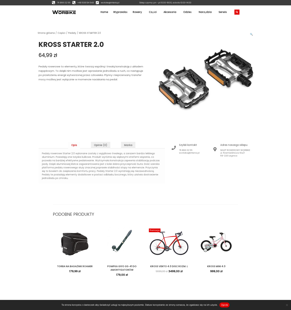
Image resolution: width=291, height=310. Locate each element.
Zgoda (224, 304)
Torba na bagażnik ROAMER (75, 266)
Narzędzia (205, 12)
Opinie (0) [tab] (100, 145)
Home (104, 12)
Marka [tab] (128, 145)
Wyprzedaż (120, 12)
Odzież (187, 12)
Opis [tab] (74, 145)
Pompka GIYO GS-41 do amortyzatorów (122, 268)
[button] (251, 33)
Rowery (137, 12)
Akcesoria (170, 12)
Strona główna (46, 33)
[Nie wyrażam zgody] (286, 305)
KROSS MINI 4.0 (216, 266)
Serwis (223, 12)
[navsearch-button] (236, 12)
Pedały (72, 33)
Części (153, 12)
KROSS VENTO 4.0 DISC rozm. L (169, 266)
